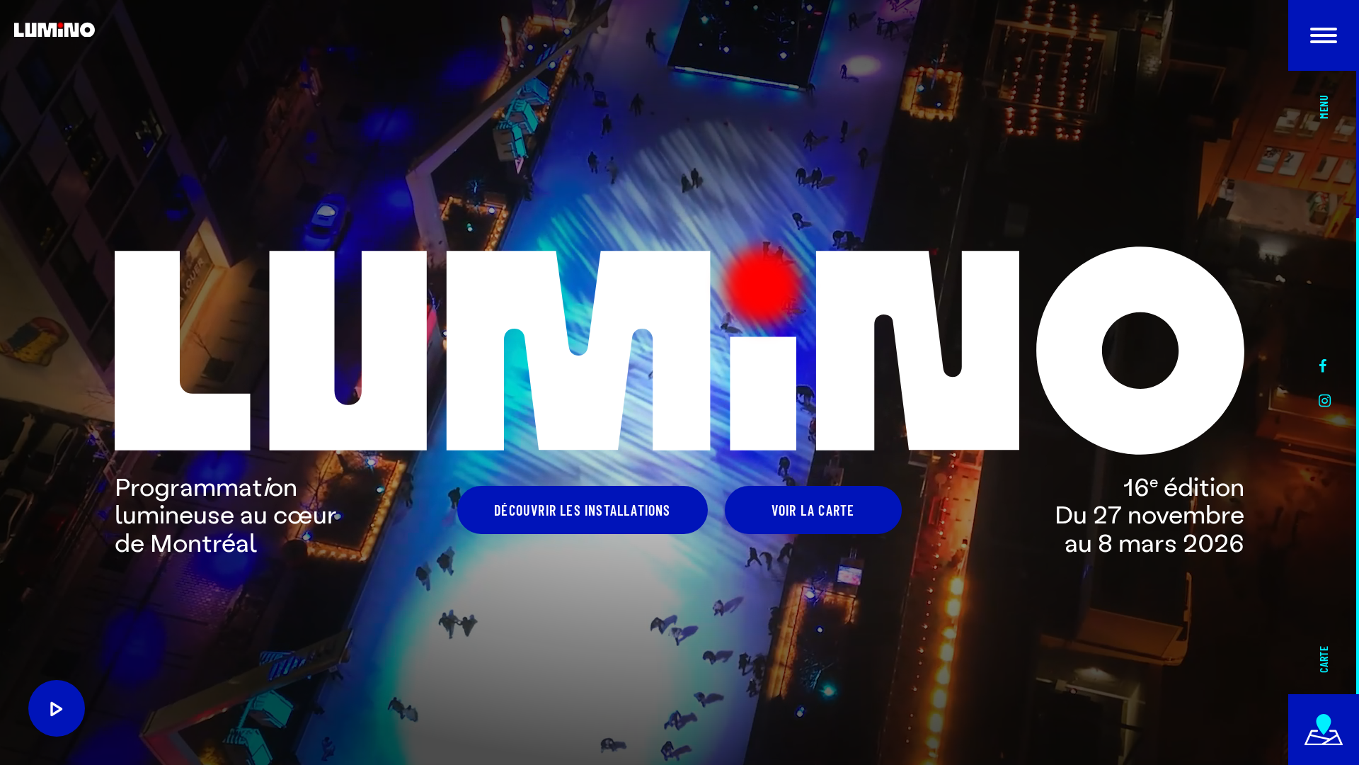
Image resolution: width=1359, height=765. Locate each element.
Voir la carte (813, 509)
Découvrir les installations (582, 509)
